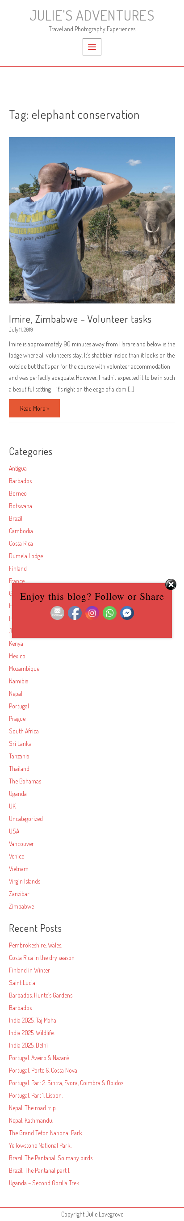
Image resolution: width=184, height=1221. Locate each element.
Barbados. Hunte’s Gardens (40, 995)
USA (14, 831)
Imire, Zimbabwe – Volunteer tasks (80, 318)
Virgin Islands (24, 881)
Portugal (19, 706)
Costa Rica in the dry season (42, 957)
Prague (17, 718)
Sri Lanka (20, 743)
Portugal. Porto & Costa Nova (43, 1070)
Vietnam (19, 868)
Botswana (20, 505)
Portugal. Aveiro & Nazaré (39, 1057)
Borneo (18, 493)
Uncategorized (26, 818)
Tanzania (19, 756)
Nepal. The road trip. (33, 1108)
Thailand (19, 768)
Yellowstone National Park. (40, 1145)
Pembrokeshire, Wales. (35, 945)
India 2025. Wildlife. (31, 1032)
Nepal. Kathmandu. (31, 1120)
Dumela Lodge (26, 556)
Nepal (15, 693)
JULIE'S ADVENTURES (92, 15)
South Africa (24, 731)
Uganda (18, 793)
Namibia (19, 681)
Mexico (17, 656)
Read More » (34, 410)
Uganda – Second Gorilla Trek (44, 1183)
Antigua (18, 468)
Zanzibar (19, 893)
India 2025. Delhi (28, 1045)
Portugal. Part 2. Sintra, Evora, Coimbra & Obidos (66, 1082)
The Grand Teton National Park (45, 1133)
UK (12, 806)
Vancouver (21, 843)
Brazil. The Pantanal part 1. (39, 1170)
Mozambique (24, 668)
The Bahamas (25, 781)
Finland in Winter (29, 970)
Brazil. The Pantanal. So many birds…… (54, 1158)
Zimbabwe (21, 906)
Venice (16, 856)
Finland (18, 568)
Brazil (15, 518)
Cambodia (21, 531)
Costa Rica (21, 543)
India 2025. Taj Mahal (33, 1020)
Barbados (20, 480)
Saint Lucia (22, 982)
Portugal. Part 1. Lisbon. (36, 1095)
